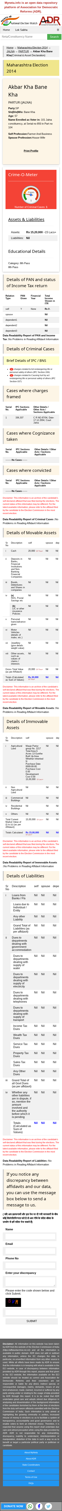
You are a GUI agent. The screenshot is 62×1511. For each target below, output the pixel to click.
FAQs (31, 1483)
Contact (31, 1471)
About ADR (31, 1459)
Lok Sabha (21, 29)
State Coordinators (31, 1465)
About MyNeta (31, 1452)
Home (6, 29)
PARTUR (23, 51)
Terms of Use (31, 1477)
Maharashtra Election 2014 (32, 47)
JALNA (10, 51)
